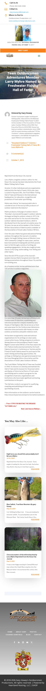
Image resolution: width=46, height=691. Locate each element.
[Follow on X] (31, 642)
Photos (33, 632)
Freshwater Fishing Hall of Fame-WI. (25, 145)
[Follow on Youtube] (27, 642)
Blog (28, 635)
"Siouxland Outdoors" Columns (23, 143)
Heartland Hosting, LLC (19, 685)
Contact (38, 635)
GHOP (35, 685)
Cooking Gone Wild (14, 635)
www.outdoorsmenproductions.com (22, 21)
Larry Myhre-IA (17, 147)
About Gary (21, 632)
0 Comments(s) (17, 154)
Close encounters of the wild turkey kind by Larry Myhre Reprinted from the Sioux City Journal (22, 557)
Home (10, 632)
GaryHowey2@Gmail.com (19, 12)
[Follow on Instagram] (23, 642)
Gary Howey (26, 113)
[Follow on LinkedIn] (18, 642)
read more (35, 469)
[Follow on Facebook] (14, 642)
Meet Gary (23, 50)
